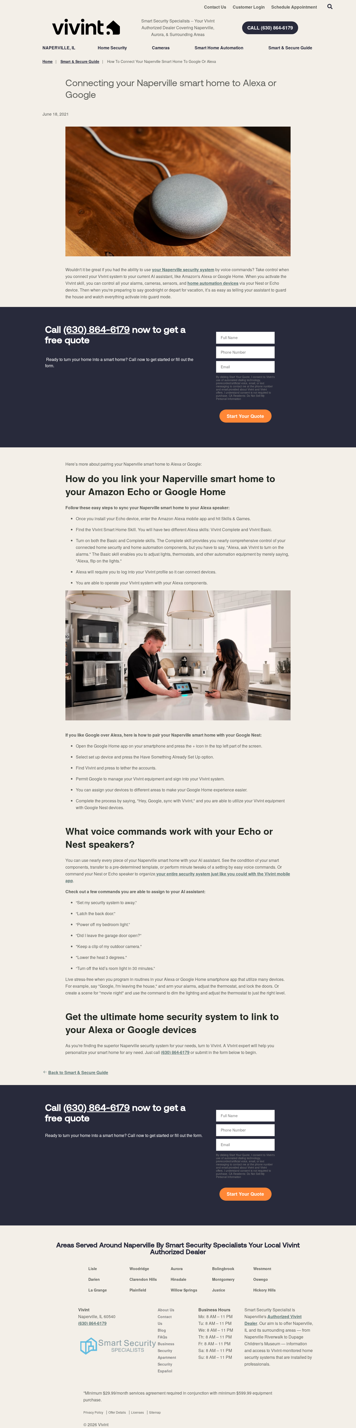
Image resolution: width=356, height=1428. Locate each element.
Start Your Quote (245, 416)
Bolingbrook (223, 1268)
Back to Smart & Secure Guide (78, 1072)
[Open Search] (330, 6)
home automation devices (212, 283)
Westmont (262, 1268)
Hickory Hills (264, 1290)
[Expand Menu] (129, 48)
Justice (218, 1290)
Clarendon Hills (143, 1279)
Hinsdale (178, 1279)
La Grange (97, 1290)
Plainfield (138, 1290)
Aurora (177, 1268)
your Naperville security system (183, 269)
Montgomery (223, 1279)
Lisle (92, 1268)
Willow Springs (184, 1290)
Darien (94, 1279)
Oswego (260, 1279)
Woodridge (139, 1268)
